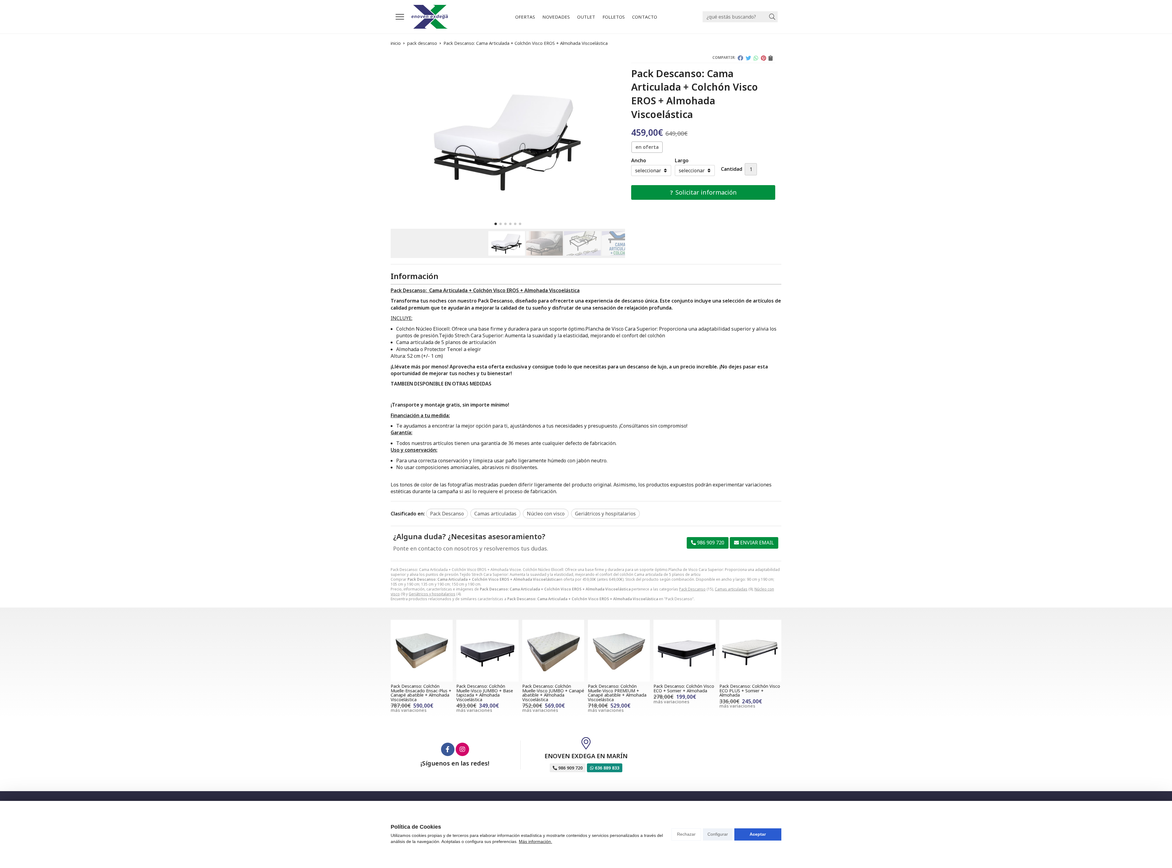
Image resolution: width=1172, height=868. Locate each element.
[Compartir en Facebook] (740, 58)
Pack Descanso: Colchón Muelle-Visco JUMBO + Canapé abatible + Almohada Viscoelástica (553, 692)
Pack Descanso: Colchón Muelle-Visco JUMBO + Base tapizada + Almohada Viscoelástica (484, 692)
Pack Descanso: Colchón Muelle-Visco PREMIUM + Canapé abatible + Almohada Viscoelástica (617, 692)
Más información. (535, 841)
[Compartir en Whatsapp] (756, 58)
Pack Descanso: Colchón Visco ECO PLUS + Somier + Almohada (749, 690)
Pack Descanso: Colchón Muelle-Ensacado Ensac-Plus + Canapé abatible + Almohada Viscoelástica (421, 692)
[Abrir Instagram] (462, 749)
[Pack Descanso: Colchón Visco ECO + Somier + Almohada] (684, 651)
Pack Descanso (692, 589)
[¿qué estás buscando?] (740, 16)
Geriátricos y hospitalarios (432, 594)
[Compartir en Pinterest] (763, 58)
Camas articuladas (731, 589)
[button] (495, 224)
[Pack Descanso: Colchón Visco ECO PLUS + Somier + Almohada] (750, 651)
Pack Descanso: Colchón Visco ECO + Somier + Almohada (683, 688)
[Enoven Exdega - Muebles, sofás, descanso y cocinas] (429, 17)
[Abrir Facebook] (448, 749)
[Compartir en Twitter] (748, 58)
